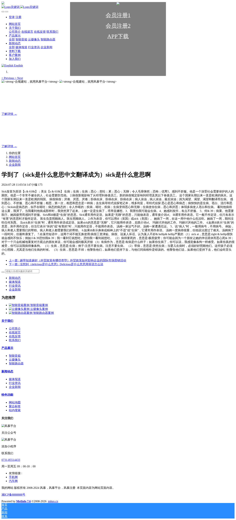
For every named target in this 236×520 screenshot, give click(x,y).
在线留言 (15, 332)
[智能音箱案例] (19, 305)
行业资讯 (15, 285)
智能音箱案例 (39, 305)
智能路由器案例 (43, 312)
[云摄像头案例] (19, 309)
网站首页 (15, 156)
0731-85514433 (10, 459)
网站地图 (15, 402)
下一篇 (56, 264)
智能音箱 (15, 355)
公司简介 (15, 328)
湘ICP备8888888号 (13, 494)
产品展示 (7, 347)
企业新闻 (15, 164)
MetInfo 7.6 (23, 501)
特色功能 (7, 394)
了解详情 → (9, 113)
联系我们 (15, 340)
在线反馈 (15, 336)
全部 (12, 47)
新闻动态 (15, 160)
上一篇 (67, 260)
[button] (8, 78)
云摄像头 (15, 359)
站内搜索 (15, 410)
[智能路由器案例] (21, 312)
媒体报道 (15, 281)
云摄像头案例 (39, 309)
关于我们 (7, 320)
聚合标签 (15, 406)
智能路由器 (16, 363)
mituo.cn (53, 501)
